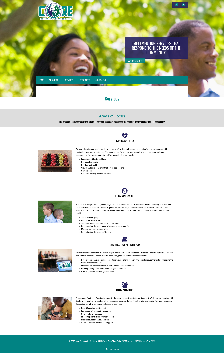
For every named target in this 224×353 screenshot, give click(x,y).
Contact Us (100, 80)
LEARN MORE (134, 61)
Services (69, 80)
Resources (85, 80)
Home (41, 80)
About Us (53, 80)
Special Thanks (112, 349)
